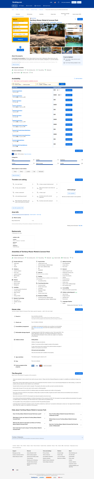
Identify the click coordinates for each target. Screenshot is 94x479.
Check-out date (15, 28)
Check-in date (15, 25)
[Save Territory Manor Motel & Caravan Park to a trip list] (75, 19)
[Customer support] (58, 2)
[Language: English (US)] (55, 2)
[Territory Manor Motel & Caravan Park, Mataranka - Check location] (30, 22)
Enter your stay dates (38, 327)
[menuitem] (15, 5)
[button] (20, 34)
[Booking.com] (17, 2)
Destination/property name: (18, 21)
